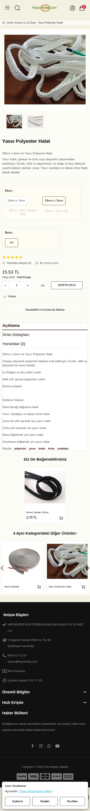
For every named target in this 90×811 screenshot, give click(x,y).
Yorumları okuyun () (18, 263)
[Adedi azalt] (5, 285)
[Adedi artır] (27, 285)
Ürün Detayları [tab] (15, 334)
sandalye (63, 448)
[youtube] (57, 746)
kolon (41, 448)
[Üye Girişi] (72, 8)
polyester (20, 448)
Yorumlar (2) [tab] (13, 344)
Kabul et (17, 801)
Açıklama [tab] (11, 325)
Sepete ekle (67, 285)
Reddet (44, 801)
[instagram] (41, 746)
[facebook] (33, 746)
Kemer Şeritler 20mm (37, 512)
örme (51, 448)
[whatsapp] (49, 746)
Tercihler (72, 801)
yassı (32, 448)
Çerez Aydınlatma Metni (35, 791)
